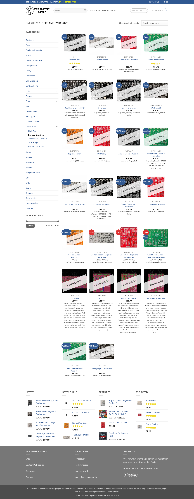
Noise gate (30, 116)
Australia (30, 40)
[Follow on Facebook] (162, 2)
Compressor (31, 65)
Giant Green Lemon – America (156, 154)
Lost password (81, 471)
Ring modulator (33, 172)
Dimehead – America (101, 204)
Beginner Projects (34, 50)
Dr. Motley (101, 154)
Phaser (29, 157)
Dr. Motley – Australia (156, 204)
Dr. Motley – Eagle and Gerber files (129, 256)
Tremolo (29, 193)
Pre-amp (30, 162)
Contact (29, 477)
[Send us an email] (167, 2)
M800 (101, 298)
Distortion (30, 75)
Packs (28, 152)
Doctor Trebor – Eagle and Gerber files (101, 256)
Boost (28, 55)
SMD (28, 183)
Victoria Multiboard (129, 298)
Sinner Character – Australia (129, 205)
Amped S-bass (74, 59)
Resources (30, 471)
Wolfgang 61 (156, 108)
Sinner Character (129, 108)
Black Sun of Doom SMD (75, 108)
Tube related (31, 198)
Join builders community (86, 477)
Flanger (29, 96)
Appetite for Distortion (128, 59)
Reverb (29, 167)
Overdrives (33, 23)
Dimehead (102, 108)
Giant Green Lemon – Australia (74, 369)
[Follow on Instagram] (164, 2)
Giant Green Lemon (156, 59)
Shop (92, 11)
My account (80, 458)
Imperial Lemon (74, 154)
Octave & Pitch (32, 121)
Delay (28, 70)
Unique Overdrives (36, 146)
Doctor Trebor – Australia (74, 204)
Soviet (28, 188)
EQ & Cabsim (32, 85)
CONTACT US (153, 2)
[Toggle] (56, 91)
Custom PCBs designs (106, 11)
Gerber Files (31, 111)
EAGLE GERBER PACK (67, 2)
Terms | (78, 495)
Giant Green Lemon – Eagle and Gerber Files (156, 256)
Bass (28, 45)
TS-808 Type (33, 142)
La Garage (75, 298)
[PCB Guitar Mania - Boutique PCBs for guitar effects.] (37, 10)
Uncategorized (32, 203)
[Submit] (85, 10)
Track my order (81, 464)
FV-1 (28, 106)
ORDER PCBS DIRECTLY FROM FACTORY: (42, 2)
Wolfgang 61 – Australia (102, 368)
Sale (27, 177)
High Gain (32, 131)
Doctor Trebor (102, 59)
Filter (28, 91)
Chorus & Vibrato (34, 60)
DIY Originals (32, 80)
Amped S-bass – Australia (129, 154)
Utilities (29, 208)
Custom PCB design (35, 464)
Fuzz (28, 101)
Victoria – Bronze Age (156, 298)
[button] (139, 10)
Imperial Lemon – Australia (74, 256)
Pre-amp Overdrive (36, 135)
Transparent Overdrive (37, 139)
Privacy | (85, 495)
